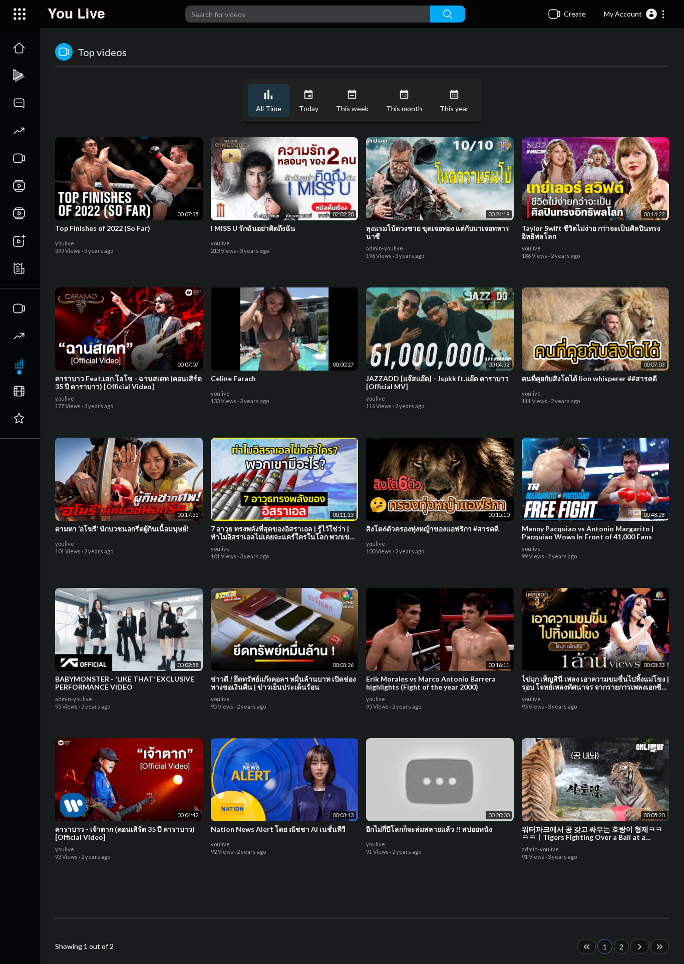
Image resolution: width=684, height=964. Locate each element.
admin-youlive (384, 248)
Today (308, 108)
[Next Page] (639, 946)
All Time (268, 108)
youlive (64, 243)
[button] (634, 14)
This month (404, 108)
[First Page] (586, 946)
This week (352, 108)
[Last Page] (659, 946)
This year (454, 108)
